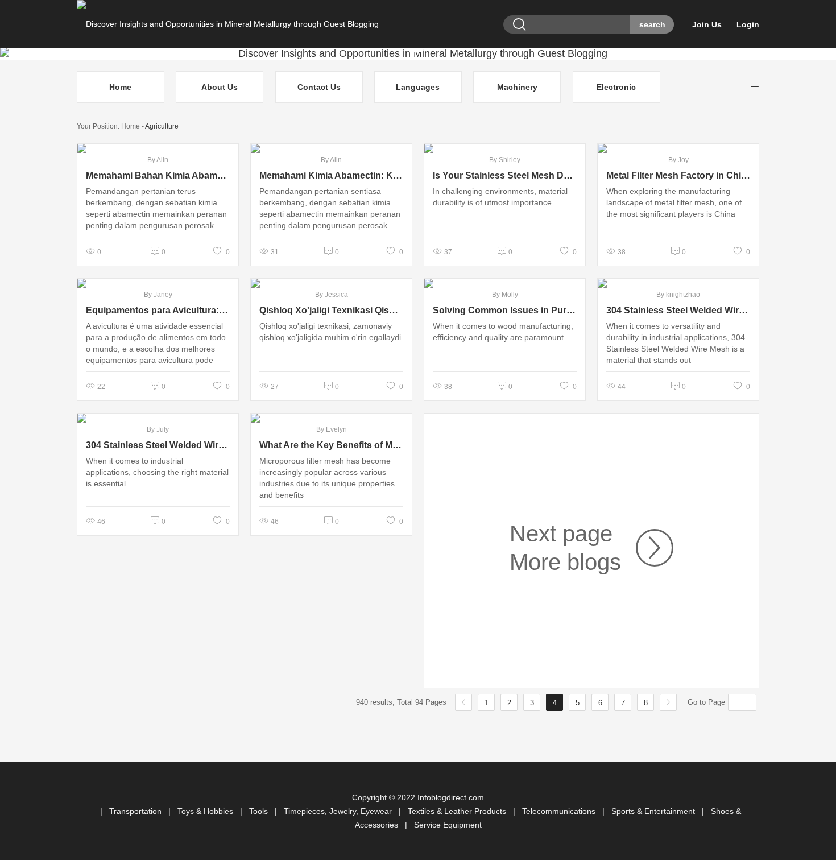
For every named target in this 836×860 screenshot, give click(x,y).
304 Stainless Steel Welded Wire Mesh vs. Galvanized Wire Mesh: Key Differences (158, 445)
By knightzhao (678, 295)
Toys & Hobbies (206, 811)
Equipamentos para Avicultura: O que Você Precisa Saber (158, 310)
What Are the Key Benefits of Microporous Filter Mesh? (331, 445)
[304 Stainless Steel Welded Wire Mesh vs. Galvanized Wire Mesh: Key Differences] (157, 418)
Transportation (136, 811)
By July (158, 429)
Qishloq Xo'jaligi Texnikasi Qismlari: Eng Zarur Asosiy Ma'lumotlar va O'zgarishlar (331, 310)
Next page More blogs (565, 547)
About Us (219, 87)
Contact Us (319, 87)
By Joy (678, 160)
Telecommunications (560, 811)
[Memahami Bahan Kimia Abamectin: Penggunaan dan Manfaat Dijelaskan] (157, 148)
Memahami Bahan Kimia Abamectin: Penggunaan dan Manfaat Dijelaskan (158, 175)
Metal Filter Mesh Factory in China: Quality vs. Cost (678, 175)
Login (747, 24)
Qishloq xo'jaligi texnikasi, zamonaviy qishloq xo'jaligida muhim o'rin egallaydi (330, 331)
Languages (418, 87)
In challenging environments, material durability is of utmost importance (500, 197)
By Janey (158, 295)
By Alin (157, 160)
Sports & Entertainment (654, 811)
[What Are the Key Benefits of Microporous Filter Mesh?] (331, 418)
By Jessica (331, 295)
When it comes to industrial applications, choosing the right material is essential (157, 472)
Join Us (707, 24)
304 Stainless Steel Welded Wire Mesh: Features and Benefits (678, 310)
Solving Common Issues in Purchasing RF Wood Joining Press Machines (505, 310)
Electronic (616, 87)
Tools (259, 811)
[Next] (668, 702)
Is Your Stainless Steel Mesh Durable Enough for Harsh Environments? (505, 175)
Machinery (517, 87)
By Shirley (504, 160)
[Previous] (463, 702)
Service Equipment (448, 824)
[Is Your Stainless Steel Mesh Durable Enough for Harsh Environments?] (504, 148)
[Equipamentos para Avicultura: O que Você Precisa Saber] (157, 283)
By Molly (505, 295)
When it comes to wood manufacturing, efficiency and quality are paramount (503, 331)
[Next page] (647, 548)
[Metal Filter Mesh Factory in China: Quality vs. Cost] (678, 148)
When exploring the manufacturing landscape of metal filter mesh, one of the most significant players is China (674, 202)
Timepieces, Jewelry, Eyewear (339, 811)
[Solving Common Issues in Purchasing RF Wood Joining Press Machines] (504, 283)
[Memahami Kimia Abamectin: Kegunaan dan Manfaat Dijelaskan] (331, 148)
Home (120, 87)
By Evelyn (331, 429)
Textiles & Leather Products (458, 811)
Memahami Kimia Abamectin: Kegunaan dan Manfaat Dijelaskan (331, 175)
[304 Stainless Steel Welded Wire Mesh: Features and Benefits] (678, 283)
